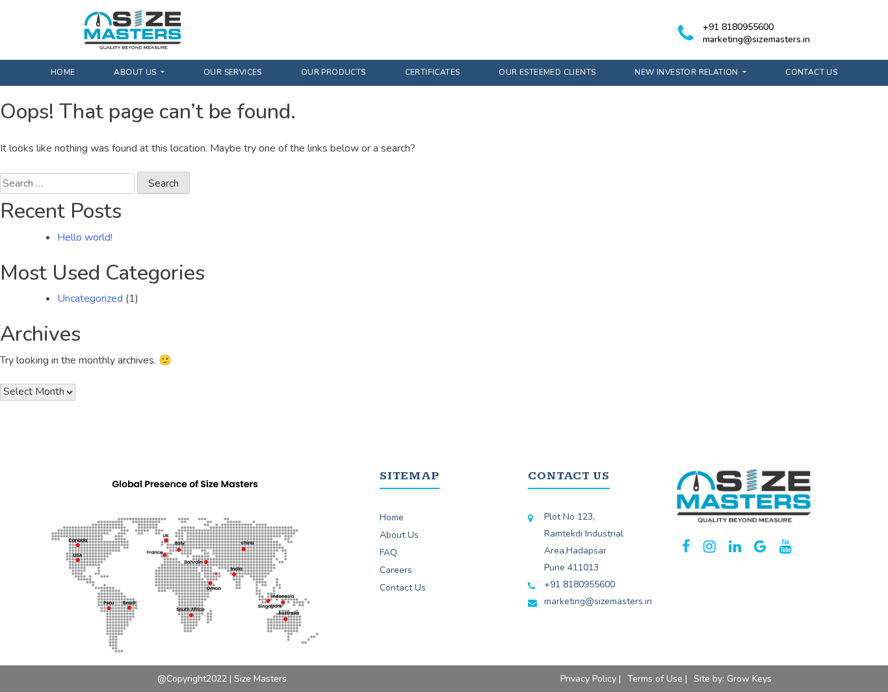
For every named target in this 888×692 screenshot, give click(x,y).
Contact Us (811, 72)
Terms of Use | (657, 678)
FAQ (388, 552)
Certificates (432, 72)
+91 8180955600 (738, 27)
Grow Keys (749, 678)
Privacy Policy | (590, 678)
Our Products (333, 72)
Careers (396, 570)
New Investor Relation (687, 72)
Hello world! (84, 237)
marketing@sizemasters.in (756, 39)
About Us (136, 72)
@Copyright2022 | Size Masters (222, 678)
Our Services (232, 72)
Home (63, 72)
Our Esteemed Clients (547, 72)
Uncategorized (90, 298)
